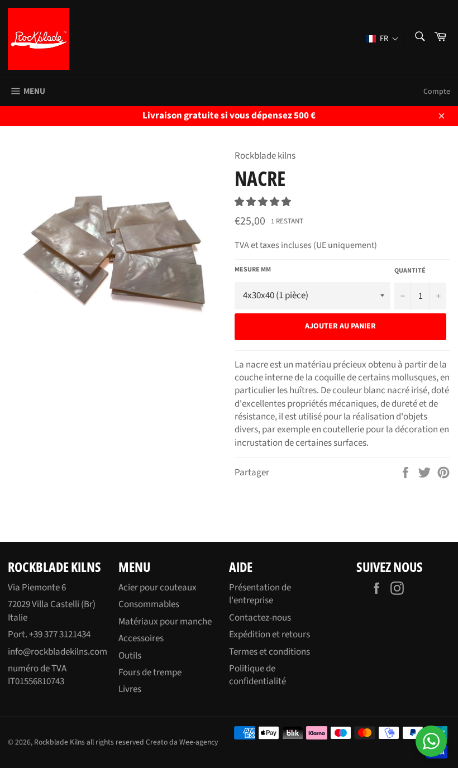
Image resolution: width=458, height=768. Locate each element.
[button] (264, 202)
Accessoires (141, 638)
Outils (129, 655)
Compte (436, 91)
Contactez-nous (260, 617)
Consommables (148, 604)
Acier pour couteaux (157, 587)
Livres (129, 689)
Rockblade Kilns (59, 742)
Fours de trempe (150, 672)
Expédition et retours (269, 634)
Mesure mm (253, 269)
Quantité (410, 270)
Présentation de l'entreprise (260, 594)
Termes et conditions (269, 652)
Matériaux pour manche (165, 621)
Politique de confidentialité (257, 675)
